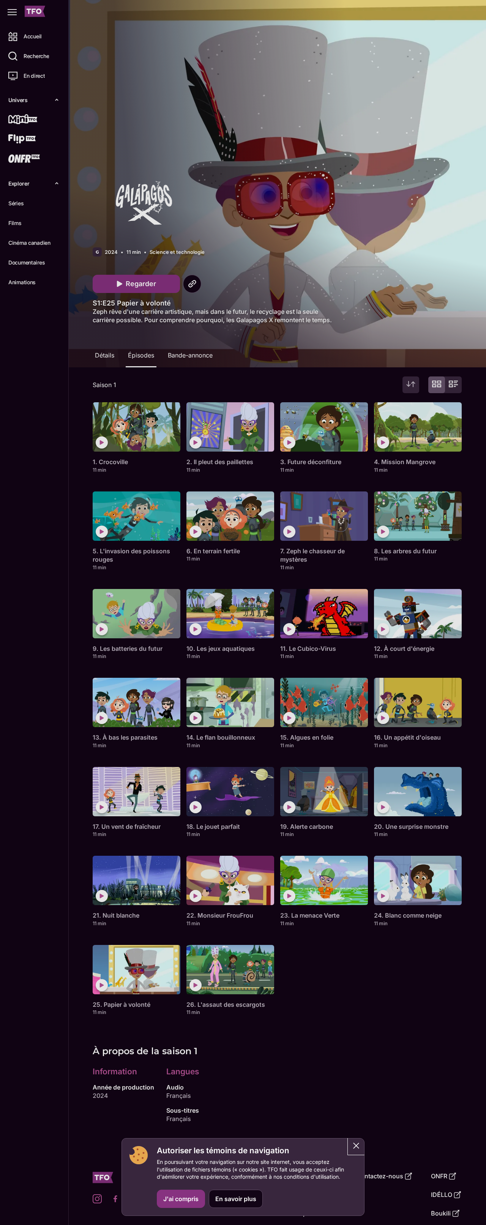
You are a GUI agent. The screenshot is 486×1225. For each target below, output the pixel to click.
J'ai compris (181, 1199)
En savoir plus (235, 1199)
